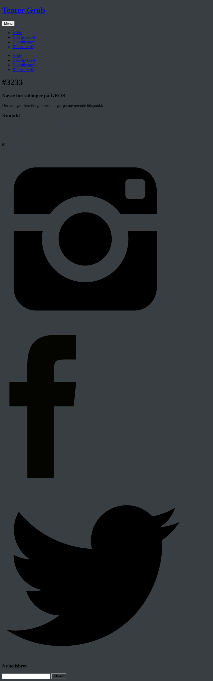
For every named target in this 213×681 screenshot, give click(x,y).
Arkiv (17, 32)
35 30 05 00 (18, 144)
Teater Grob (23, 10)
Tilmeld (58, 676)
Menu (8, 23)
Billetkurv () (23, 46)
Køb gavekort (23, 37)
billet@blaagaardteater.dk (23, 149)
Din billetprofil (24, 42)
